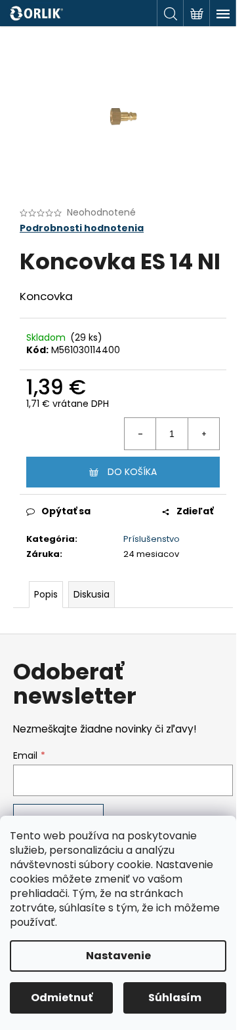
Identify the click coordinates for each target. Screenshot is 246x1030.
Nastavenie (118, 955)
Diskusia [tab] (91, 594)
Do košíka (132, 471)
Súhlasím (174, 997)
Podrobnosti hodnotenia (82, 228)
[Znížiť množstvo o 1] (140, 433)
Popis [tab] (46, 594)
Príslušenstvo (151, 539)
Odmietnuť (61, 997)
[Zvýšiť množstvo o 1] (203, 433)
